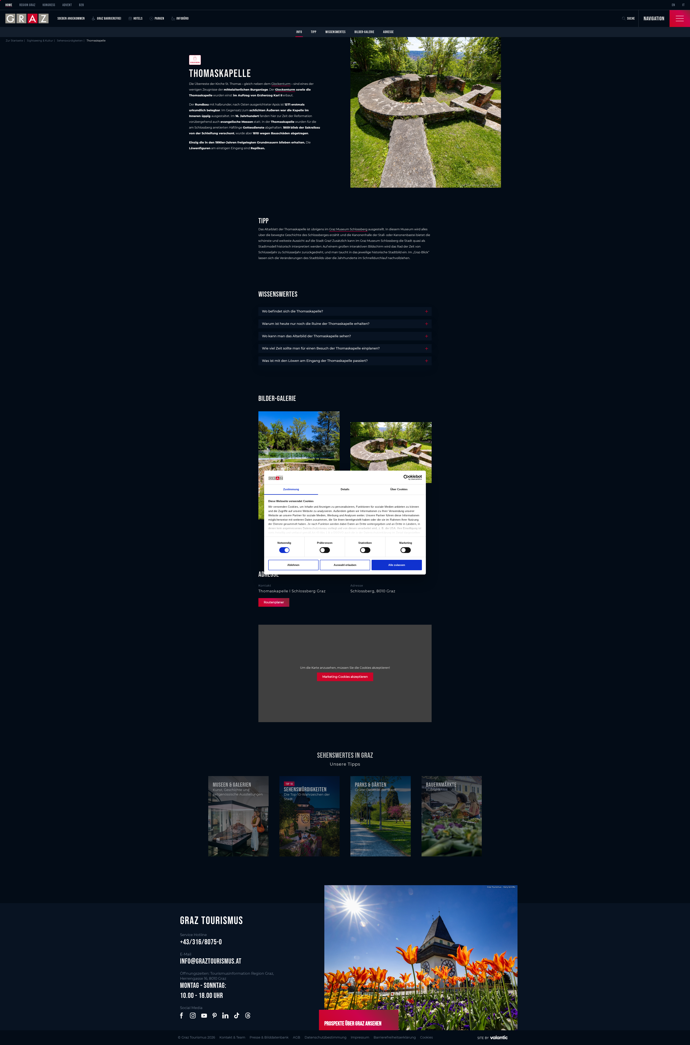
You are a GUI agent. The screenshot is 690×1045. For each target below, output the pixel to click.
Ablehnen (293, 564)
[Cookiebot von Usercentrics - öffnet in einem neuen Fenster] (406, 477)
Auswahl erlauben (345, 564)
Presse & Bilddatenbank (269, 1037)
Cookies (426, 1037)
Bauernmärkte (441, 784)
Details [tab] (345, 489)
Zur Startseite (14, 40)
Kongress (49, 5)
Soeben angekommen (71, 18)
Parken (159, 18)
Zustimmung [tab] (291, 489)
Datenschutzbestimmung (325, 1037)
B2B (81, 5)
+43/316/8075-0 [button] (201, 942)
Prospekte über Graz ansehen (352, 1023)
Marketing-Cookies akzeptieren (345, 676)
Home (8, 5)
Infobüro (182, 18)
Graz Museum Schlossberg (348, 229)
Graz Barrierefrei (109, 18)
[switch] (325, 550)
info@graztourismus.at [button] (211, 961)
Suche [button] (631, 18)
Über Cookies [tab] (399, 489)
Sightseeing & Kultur (40, 40)
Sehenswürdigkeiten (70, 40)
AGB (296, 1037)
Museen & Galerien (232, 784)
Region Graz (27, 5)
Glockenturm (281, 84)
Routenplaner (274, 602)
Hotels (138, 18)
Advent (67, 5)
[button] (182, 1015)
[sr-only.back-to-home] (29, 18)
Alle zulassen (396, 564)
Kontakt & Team (232, 1037)
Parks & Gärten (371, 784)
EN (673, 5)
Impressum (360, 1037)
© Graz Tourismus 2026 (196, 1037)
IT (683, 5)
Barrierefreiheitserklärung (395, 1037)
